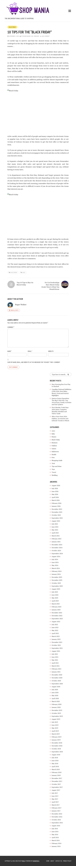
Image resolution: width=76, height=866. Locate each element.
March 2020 (56, 701)
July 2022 (55, 624)
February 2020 (56, 704)
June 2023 (55, 595)
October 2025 (56, 515)
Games (54, 449)
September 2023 (57, 586)
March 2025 (56, 536)
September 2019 (57, 716)
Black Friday (12, 27)
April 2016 (55, 837)
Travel (54, 472)
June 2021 (55, 657)
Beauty (54, 437)
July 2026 (55, 488)
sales (23, 272)
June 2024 (55, 562)
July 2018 (55, 758)
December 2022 (57, 613)
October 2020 (56, 681)
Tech (53, 463)
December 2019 (57, 710)
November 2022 (57, 616)
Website (50, 351)
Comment (10, 327)
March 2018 (56, 769)
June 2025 (55, 527)
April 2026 (55, 497)
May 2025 (55, 530)
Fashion (54, 446)
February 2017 (56, 808)
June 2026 (55, 491)
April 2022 (55, 633)
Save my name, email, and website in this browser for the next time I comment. (33, 362)
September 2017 (57, 787)
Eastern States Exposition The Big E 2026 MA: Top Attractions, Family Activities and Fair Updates (61, 401)
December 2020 (57, 675)
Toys (53, 469)
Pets (53, 457)
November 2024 (57, 548)
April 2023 (55, 601)
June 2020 (55, 692)
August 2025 (56, 521)
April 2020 (55, 698)
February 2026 (56, 503)
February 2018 (56, 772)
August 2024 (56, 556)
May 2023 (55, 598)
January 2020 (56, 707)
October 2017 (56, 784)
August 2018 (56, 755)
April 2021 (55, 663)
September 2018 (57, 752)
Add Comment (46, 36)
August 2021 (56, 651)
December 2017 (57, 778)
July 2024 (55, 559)
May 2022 (55, 630)
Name (9, 351)
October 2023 (56, 583)
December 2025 (57, 509)
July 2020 (55, 690)
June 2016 (55, 832)
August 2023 (56, 589)
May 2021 (55, 660)
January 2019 (56, 740)
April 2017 (55, 802)
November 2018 (57, 746)
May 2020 (55, 695)
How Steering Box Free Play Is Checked (61, 385)
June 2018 (55, 761)
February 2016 (56, 843)
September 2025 (57, 518)
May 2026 (55, 494)
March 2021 (56, 666)
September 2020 (57, 684)
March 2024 (56, 568)
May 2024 (55, 565)
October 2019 (56, 713)
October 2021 (56, 645)
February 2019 (56, 737)
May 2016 (55, 834)
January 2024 (56, 574)
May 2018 (55, 763)
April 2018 (55, 766)
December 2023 (57, 577)
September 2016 (57, 823)
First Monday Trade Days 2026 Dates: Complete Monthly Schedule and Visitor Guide (60, 410)
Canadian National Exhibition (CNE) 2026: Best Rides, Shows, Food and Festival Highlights (61, 392)
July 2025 (55, 524)
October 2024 (56, 551)
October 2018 (56, 749)
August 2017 (56, 790)
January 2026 (56, 506)
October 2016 (56, 820)
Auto (53, 431)
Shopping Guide (57, 460)
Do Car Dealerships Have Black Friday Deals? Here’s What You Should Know (50, 285)
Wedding (54, 475)
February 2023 (56, 607)
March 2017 (56, 805)
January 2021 (56, 672)
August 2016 (56, 826)
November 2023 (57, 580)
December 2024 (57, 545)
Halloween (55, 452)
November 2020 (57, 678)
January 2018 (56, 775)
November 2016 (57, 817)
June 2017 (55, 796)
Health (54, 454)
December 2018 (57, 743)
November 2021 (57, 642)
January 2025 (56, 542)
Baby (53, 434)
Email (30, 351)
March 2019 (56, 734)
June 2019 (55, 725)
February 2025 (56, 539)
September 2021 (57, 648)
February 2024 (56, 571)
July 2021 (55, 654)
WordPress (36, 861)
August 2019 (56, 719)
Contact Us (58, 861)
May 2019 (55, 728)
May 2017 (55, 799)
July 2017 (55, 793)
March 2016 (56, 840)
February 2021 (56, 669)
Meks (23, 861)
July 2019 (55, 722)
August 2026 (56, 485)
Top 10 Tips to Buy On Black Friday (25, 283)
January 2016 (56, 846)
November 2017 (57, 781)
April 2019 (55, 731)
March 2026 (56, 500)
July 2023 (55, 592)
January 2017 (56, 811)
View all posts (14, 310)
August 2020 (56, 687)
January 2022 (56, 639)
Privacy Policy (67, 861)
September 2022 (57, 619)
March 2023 (56, 604)
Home (47, 861)
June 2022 (55, 627)
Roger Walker (27, 36)
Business (54, 443)
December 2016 (57, 814)
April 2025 (55, 533)
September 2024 (57, 553)
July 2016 (55, 829)
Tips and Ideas (56, 466)
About (52, 861)
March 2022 (56, 636)
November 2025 (57, 512)
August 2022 (56, 621)
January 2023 (56, 610)
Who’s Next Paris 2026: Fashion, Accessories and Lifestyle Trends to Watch (60, 418)
